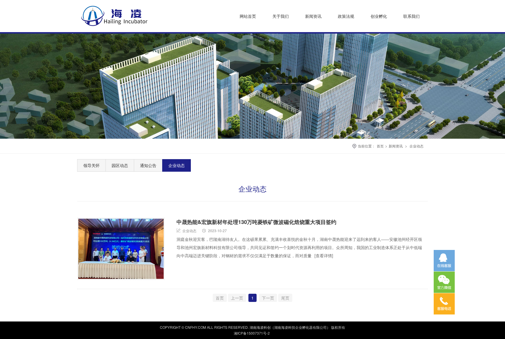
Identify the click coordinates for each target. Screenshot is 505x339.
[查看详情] (323, 255)
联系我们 (411, 16)
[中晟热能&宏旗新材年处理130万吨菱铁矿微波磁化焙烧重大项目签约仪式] (121, 249)
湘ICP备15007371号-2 (252, 333)
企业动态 (416, 145)
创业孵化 (379, 16)
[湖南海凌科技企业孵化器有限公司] (119, 27)
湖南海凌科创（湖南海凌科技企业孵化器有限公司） (290, 327)
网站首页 (248, 16)
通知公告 (148, 165)
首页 (380, 145)
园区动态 (120, 165)
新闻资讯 (313, 16)
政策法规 (346, 16)
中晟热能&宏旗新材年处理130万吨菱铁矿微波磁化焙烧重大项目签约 (256, 222)
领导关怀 (91, 165)
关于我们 (280, 16)
